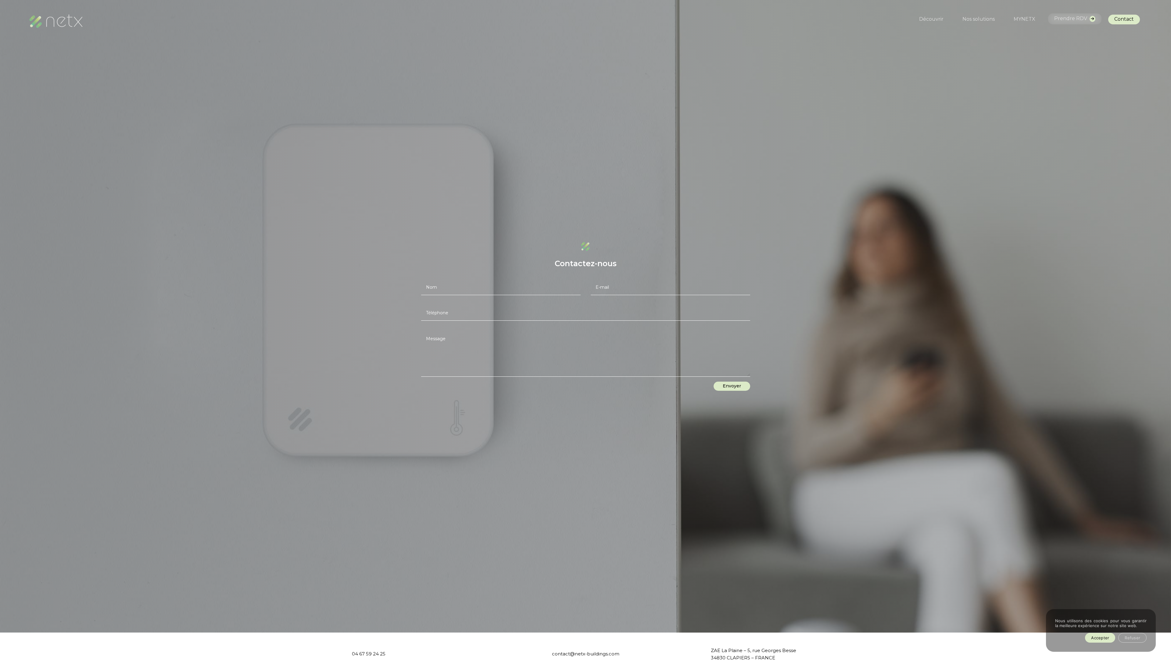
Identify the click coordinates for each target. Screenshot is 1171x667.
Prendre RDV (1071, 18)
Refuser (1132, 637)
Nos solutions (978, 19)
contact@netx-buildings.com (585, 654)
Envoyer (732, 386)
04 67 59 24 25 (368, 654)
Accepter (1100, 637)
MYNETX (1024, 19)
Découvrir (931, 19)
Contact (1124, 19)
